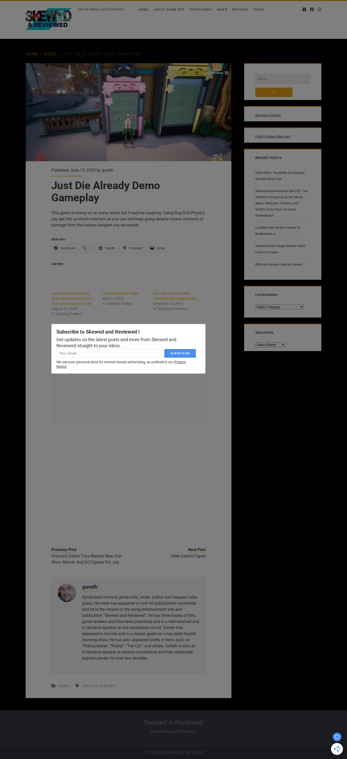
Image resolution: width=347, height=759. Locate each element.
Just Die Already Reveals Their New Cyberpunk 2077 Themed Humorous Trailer (72, 298)
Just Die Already (98, 686)
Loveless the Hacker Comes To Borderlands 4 (277, 231)
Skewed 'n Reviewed (173, 722)
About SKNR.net (168, 9)
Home (143, 9)
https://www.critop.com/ (173, 752)
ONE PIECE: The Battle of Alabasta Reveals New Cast (280, 176)
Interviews (201, 9)
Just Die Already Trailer (120, 293)
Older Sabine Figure (188, 556)
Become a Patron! (268, 115)
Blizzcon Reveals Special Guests (278, 264)
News (222, 9)
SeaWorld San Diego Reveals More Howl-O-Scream (280, 249)
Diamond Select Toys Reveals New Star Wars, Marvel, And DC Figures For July (86, 559)
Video (258, 9)
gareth (107, 170)
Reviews (240, 9)
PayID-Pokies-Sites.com (272, 136)
